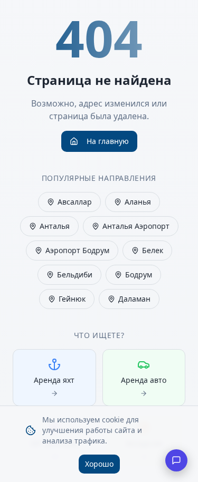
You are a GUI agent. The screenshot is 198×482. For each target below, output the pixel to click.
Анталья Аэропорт (135, 226)
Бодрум (138, 274)
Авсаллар (75, 202)
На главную (108, 141)
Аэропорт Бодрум (77, 250)
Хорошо (99, 464)
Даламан (134, 299)
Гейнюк (72, 299)
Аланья (138, 202)
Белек (152, 250)
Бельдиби (74, 274)
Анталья (55, 226)
